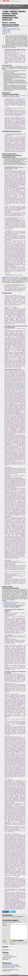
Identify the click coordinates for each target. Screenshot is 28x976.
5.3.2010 (21, 118)
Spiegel (5, 605)
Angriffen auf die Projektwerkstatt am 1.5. (10, 279)
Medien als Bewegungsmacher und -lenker (11, 29)
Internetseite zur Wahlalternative (10, 71)
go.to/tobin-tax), (10, 398)
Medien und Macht (7, 30)
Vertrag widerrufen (14, 975)
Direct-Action (3, 5)
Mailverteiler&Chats (11, 967)
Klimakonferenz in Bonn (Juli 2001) (11, 602)
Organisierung (17, 5)
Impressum (17, 974)
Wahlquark (10, 80)
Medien (8, 9)
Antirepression (10, 5)
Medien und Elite (6, 31)
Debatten (9, 6)
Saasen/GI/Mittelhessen (17, 6)
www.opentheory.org (8, 871)
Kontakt (14, 974)
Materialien (3, 8)
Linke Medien (6, 607)
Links (4, 33)
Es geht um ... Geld (7, 32)
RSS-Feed (24, 974)
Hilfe (9, 949)
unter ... (14, 669)
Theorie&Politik (4, 6)
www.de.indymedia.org (20, 388)
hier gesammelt (21, 386)
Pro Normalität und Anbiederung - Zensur (11, 28)
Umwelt (22, 5)
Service (7, 8)
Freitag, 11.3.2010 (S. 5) (19, 98)
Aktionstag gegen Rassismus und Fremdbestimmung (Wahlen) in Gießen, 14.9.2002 (14, 604)
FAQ (21, 974)
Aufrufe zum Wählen (10, 72)
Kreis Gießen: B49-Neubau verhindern (10, 964)
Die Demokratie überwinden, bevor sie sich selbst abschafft (10, 966)
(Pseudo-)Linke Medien (14, 9)
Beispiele (5, 27)
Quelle (9, 673)
